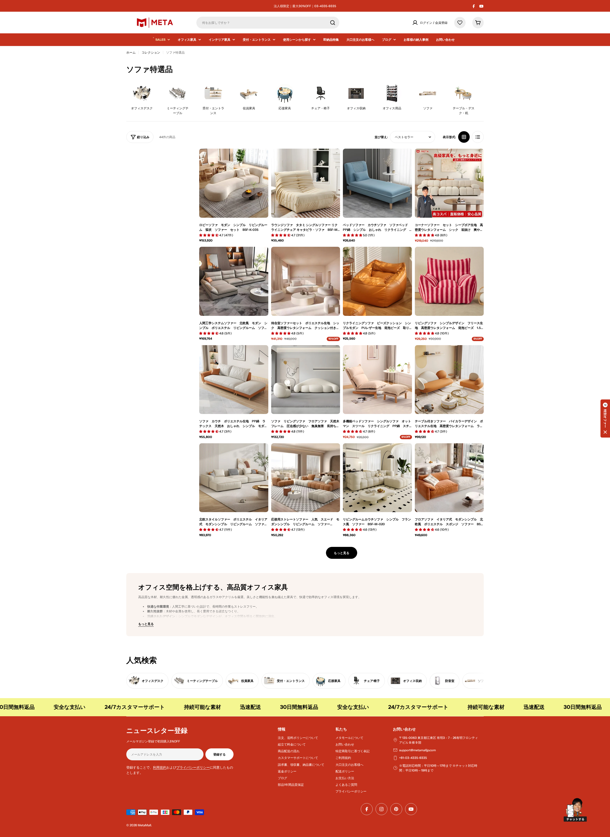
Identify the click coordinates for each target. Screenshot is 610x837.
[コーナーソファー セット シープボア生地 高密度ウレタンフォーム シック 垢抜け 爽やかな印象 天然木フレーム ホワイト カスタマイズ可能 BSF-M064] (449, 183)
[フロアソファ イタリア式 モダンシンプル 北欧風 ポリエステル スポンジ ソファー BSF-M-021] (449, 477)
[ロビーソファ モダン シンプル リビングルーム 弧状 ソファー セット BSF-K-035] (233, 183)
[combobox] (267, 23)
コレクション (151, 52)
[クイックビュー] (261, 159)
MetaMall (144, 825)
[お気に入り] (460, 22)
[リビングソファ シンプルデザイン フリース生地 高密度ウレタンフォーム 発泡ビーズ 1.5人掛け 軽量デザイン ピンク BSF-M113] (449, 281)
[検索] (333, 22)
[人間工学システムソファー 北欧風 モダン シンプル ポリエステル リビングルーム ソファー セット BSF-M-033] (233, 281)
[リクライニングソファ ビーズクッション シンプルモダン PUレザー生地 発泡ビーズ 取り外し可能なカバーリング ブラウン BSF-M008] (377, 281)
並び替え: (381, 137)
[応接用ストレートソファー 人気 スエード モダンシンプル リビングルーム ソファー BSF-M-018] (305, 477)
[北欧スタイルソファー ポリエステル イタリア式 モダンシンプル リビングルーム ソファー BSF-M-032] (233, 477)
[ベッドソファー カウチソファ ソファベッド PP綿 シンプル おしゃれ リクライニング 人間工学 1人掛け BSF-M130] (377, 183)
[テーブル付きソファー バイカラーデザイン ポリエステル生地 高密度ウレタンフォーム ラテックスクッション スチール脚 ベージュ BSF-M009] (449, 379)
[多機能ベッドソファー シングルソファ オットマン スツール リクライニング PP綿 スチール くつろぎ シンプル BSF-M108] (377, 379)
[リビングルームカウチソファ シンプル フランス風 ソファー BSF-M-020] (377, 477)
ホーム (131, 52)
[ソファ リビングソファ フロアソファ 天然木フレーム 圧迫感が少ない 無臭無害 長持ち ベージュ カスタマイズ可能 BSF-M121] (305, 379)
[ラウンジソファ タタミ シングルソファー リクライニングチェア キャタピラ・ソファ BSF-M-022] (305, 183)
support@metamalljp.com (417, 750)
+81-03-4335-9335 (413, 758)
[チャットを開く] (575, 810)
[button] (605, 418)
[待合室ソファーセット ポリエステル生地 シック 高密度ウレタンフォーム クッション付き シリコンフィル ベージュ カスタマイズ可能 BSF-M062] (305, 281)
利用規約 (159, 767)
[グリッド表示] (464, 137)
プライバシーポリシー (193, 767)
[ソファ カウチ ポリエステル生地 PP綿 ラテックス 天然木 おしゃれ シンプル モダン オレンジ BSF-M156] (233, 379)
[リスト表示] (478, 137)
